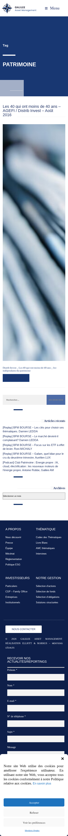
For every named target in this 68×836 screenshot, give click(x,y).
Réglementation (13, 559)
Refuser (34, 812)
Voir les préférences (34, 822)
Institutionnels (12, 602)
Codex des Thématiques (48, 537)
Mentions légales (32, 830)
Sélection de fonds (45, 591)
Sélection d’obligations (47, 597)
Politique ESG (12, 564)
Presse (9, 542)
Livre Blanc (42, 542)
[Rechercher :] (25, 399)
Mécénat (10, 553)
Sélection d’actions (46, 586)
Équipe (9, 548)
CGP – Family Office (16, 591)
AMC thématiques (45, 548)
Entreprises (11, 597)
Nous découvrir (13, 537)
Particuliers (11, 586)
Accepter (34, 802)
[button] (62, 758)
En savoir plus (42, 783)
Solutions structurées (47, 602)
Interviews (41, 553)
